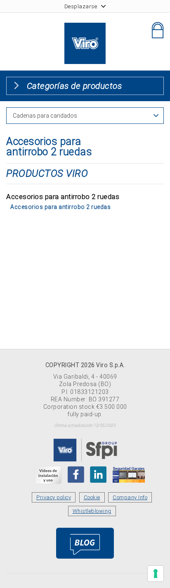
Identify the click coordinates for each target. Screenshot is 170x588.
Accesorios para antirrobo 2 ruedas (60, 207)
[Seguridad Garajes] (129, 474)
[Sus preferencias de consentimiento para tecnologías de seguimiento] (155, 573)
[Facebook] (76, 474)
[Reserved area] (157, 30)
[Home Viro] (85, 27)
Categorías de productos (74, 86)
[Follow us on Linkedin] (98, 474)
